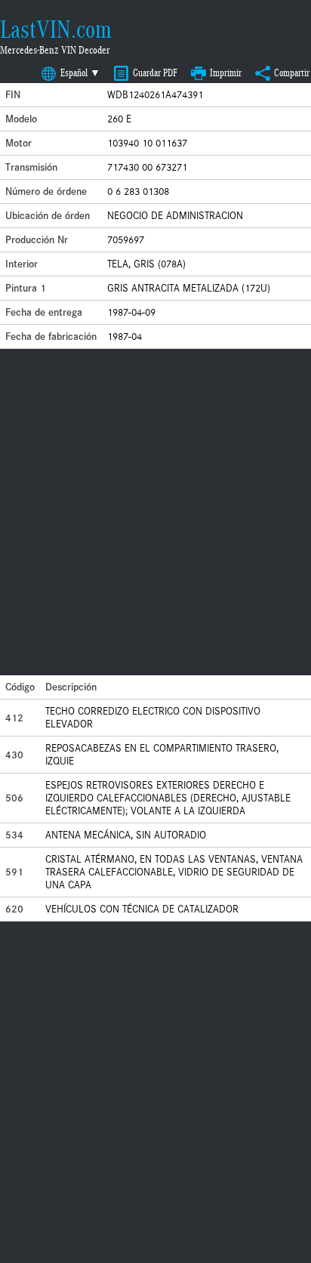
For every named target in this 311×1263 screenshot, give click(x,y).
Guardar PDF (155, 73)
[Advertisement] (155, 512)
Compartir (291, 73)
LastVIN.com (56, 29)
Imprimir (226, 73)
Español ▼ (80, 73)
